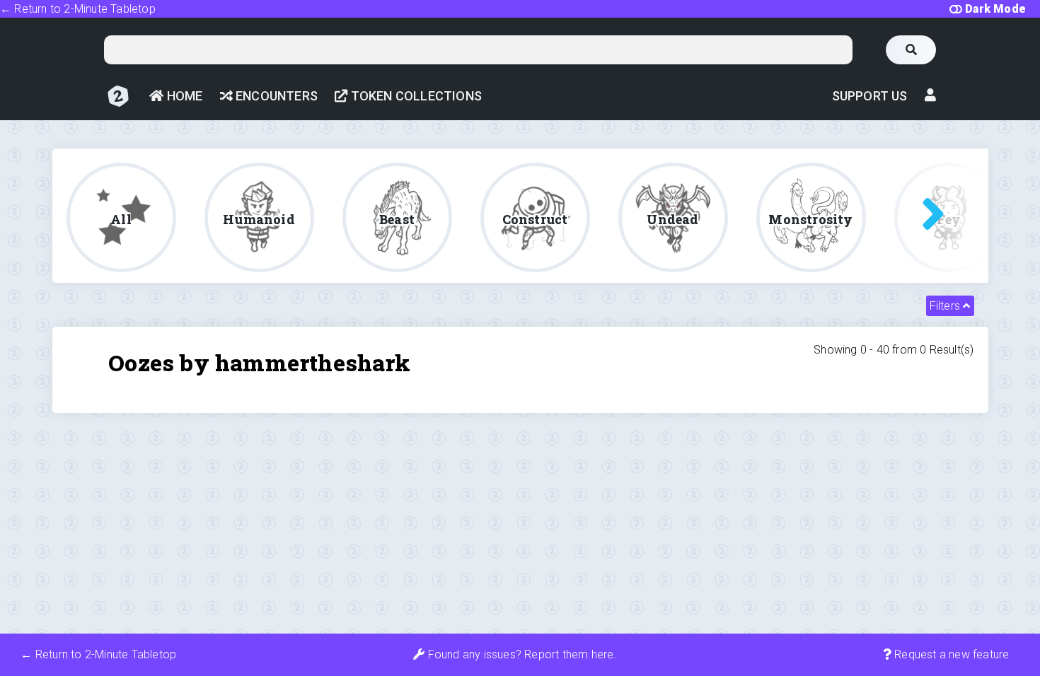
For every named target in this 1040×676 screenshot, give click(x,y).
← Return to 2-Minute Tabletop (78, 9)
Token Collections (414, 95)
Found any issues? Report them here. (520, 654)
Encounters (275, 95)
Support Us (870, 95)
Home (182, 95)
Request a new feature (950, 654)
